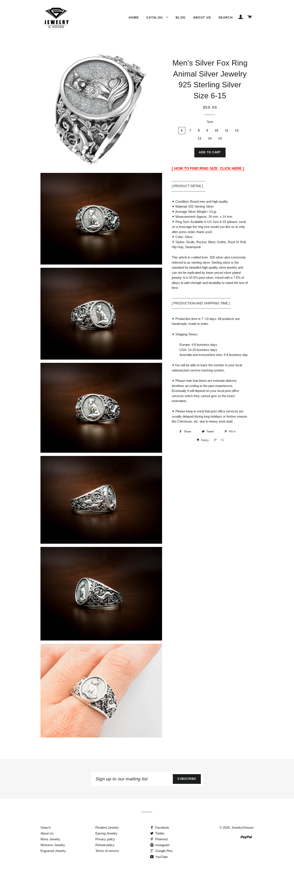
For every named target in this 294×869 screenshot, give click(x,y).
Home (134, 17)
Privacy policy (105, 839)
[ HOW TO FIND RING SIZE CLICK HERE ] (208, 168)
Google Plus (164, 851)
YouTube (161, 857)
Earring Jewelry (106, 833)
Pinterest (161, 839)
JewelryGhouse (242, 827)
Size (210, 122)
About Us (202, 17)
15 (220, 138)
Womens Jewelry (52, 845)
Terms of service (107, 851)
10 (216, 130)
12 (237, 130)
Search (225, 17)
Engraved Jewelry (53, 851)
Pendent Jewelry (107, 827)
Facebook (161, 827)
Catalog (155, 17)
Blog (181, 17)
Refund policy (105, 845)
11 (227, 130)
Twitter (159, 833)
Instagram (162, 845)
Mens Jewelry (50, 839)
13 (199, 138)
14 (210, 138)
